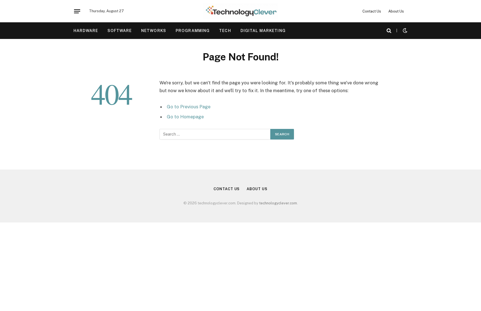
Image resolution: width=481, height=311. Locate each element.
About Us (396, 11)
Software (119, 30)
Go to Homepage (185, 116)
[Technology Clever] (240, 11)
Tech (225, 30)
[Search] (389, 31)
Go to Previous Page (188, 106)
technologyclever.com (278, 203)
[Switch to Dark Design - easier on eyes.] (404, 30)
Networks (153, 30)
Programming (193, 30)
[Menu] (77, 11)
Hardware (85, 30)
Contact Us (371, 11)
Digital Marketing (263, 30)
